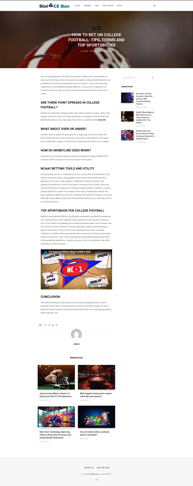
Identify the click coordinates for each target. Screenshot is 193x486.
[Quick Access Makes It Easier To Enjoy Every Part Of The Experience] (56, 377)
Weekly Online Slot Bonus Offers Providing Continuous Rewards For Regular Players (145, 135)
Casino (96, 28)
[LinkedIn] (28, 98)
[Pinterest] (28, 93)
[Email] (28, 103)
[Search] (154, 6)
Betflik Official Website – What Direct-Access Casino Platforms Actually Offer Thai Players (145, 117)
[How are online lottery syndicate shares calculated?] (96, 417)
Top (97, 479)
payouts (71, 177)
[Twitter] (28, 87)
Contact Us (88, 468)
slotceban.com (93, 474)
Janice (85, 51)
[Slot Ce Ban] (54, 5)
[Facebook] (28, 82)
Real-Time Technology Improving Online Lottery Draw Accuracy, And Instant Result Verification (55, 435)
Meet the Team (103, 468)
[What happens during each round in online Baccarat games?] (96, 377)
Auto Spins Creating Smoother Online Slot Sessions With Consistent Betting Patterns (144, 99)
